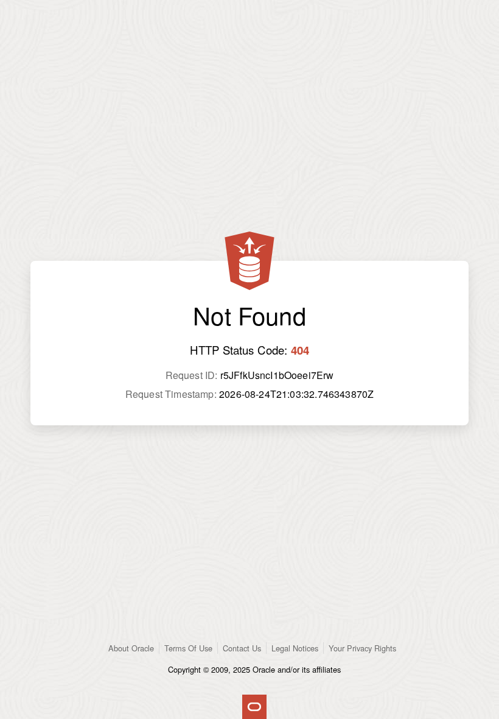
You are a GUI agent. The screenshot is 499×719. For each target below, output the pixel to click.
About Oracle (131, 648)
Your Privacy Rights (362, 648)
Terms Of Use (188, 648)
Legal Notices (294, 648)
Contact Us (242, 648)
